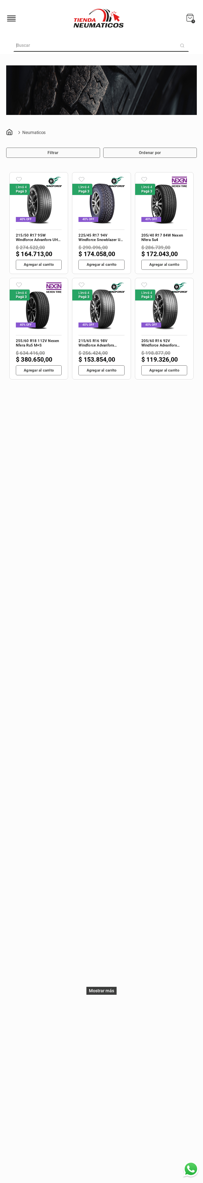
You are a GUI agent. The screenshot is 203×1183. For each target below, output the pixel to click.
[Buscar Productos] (183, 45)
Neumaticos (34, 132)
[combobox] (101, 45)
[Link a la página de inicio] (10, 133)
